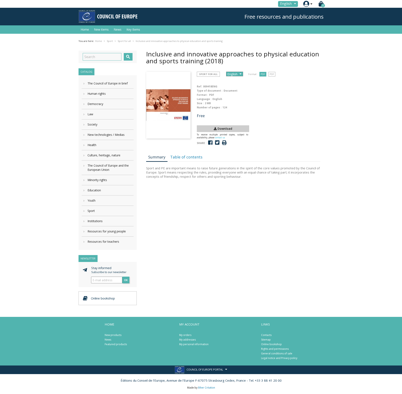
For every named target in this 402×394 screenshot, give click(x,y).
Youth (91, 200)
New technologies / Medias (106, 135)
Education (94, 190)
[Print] (224, 142)
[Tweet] (217, 142)
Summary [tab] (156, 156)
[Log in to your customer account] (306, 4)
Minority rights (97, 180)
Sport (91, 211)
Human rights (97, 94)
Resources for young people (107, 231)
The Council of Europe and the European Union (108, 167)
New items (101, 29)
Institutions (95, 221)
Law (90, 114)
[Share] (210, 142)
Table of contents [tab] (186, 156)
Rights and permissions (275, 349)
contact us (220, 137)
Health (92, 145)
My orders (185, 335)
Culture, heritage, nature (104, 155)
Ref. (199, 86)
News (117, 29)
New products (113, 335)
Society (92, 124)
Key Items (133, 29)
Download (224, 129)
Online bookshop (271, 344)
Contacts (266, 335)
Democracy (95, 104)
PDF (263, 74)
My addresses (187, 339)
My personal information (194, 344)
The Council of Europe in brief (108, 83)
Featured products (116, 344)
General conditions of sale (276, 353)
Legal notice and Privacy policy (279, 358)
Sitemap (266, 339)
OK (126, 280)
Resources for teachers (103, 242)
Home (85, 29)
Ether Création (206, 387)
